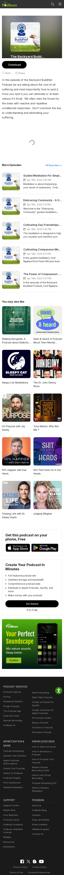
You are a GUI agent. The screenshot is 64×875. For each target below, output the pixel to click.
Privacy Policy (20, 867)
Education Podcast (41, 732)
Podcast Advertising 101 (44, 783)
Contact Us (37, 834)
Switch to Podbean (13, 773)
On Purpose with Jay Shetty (13, 428)
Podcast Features (12, 692)
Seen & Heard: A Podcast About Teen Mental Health (47, 340)
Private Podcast (11, 706)
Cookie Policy (39, 867)
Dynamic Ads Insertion (14, 755)
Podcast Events (11, 819)
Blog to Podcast (40, 722)
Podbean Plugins (12, 778)
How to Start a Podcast (44, 746)
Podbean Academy (13, 824)
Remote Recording (12, 720)
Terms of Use (16, 872)
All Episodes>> (54, 165)
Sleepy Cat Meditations (15, 382)
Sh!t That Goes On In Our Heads (47, 471)
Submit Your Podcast (14, 768)
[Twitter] (28, 861)
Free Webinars (10, 815)
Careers (36, 815)
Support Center (11, 805)
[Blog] (34, 861)
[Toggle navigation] (60, 4)
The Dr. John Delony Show (44, 384)
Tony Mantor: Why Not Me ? (46, 428)
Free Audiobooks (12, 782)
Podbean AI (9, 725)
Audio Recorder (11, 715)
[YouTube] (41, 861)
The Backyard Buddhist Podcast (28, 57)
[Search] (52, 4)
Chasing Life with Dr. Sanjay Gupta (13, 515)
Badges (7, 837)
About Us (36, 805)
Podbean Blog (39, 810)
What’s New (9, 810)
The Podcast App (12, 711)
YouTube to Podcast (42, 727)
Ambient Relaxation (13, 787)
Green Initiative (39, 824)
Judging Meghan (42, 513)
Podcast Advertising (13, 751)
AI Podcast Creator (42, 718)
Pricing (6, 696)
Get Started (32, 603)
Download (14, 64)
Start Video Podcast (42, 697)
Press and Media (40, 819)
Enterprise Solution (13, 701)
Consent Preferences (39, 872)
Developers (9, 846)
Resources (8, 842)
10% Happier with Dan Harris (14, 471)
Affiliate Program (40, 829)
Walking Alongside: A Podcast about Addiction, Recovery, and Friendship (16, 340)
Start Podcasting (40, 692)
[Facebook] (22, 861)
